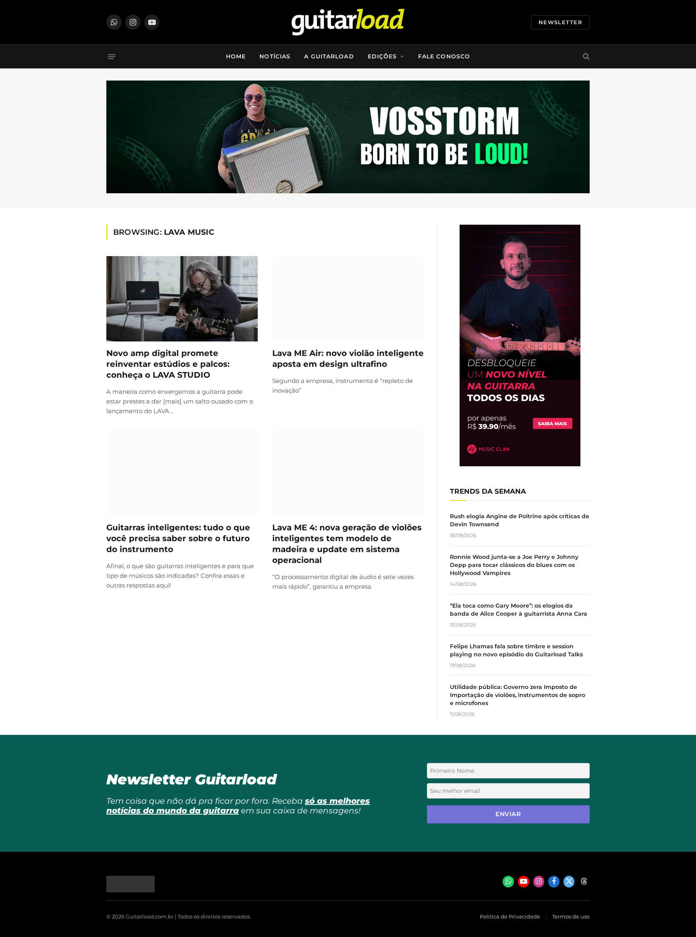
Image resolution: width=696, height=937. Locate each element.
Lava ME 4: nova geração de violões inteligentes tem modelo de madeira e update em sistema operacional (347, 544)
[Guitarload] (348, 22)
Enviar (508, 814)
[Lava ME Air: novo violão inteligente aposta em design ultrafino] (348, 298)
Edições (382, 56)
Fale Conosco (444, 56)
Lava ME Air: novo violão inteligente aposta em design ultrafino (348, 358)
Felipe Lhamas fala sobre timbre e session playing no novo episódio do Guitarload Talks (516, 650)
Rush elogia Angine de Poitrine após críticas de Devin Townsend (519, 520)
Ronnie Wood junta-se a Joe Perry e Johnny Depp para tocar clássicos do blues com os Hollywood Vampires (514, 565)
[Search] (585, 57)
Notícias (274, 56)
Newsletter (560, 22)
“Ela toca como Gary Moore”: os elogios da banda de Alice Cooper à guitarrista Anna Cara (518, 609)
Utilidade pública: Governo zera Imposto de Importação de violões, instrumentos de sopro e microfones (517, 695)
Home (236, 56)
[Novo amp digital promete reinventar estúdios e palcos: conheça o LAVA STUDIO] (182, 298)
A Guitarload (329, 56)
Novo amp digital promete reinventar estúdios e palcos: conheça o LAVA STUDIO (168, 364)
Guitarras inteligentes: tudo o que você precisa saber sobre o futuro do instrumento (178, 538)
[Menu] (111, 56)
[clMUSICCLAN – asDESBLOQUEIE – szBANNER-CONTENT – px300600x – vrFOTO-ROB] (520, 464)
